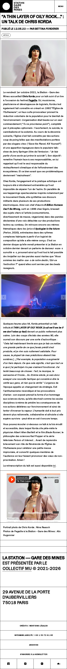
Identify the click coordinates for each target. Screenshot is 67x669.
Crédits (24, 626)
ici (54, 465)
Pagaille (33, 100)
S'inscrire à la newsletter (33, 654)
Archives (33, 645)
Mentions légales (38, 626)
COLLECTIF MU (16, 568)
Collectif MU (10, 521)
